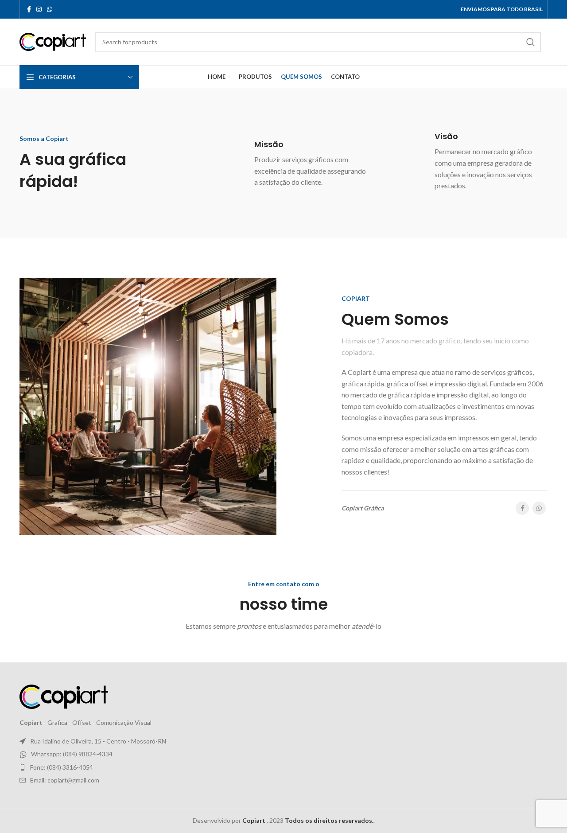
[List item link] (283, 754)
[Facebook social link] (29, 9)
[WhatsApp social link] (49, 9)
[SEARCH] (530, 42)
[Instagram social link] (39, 9)
